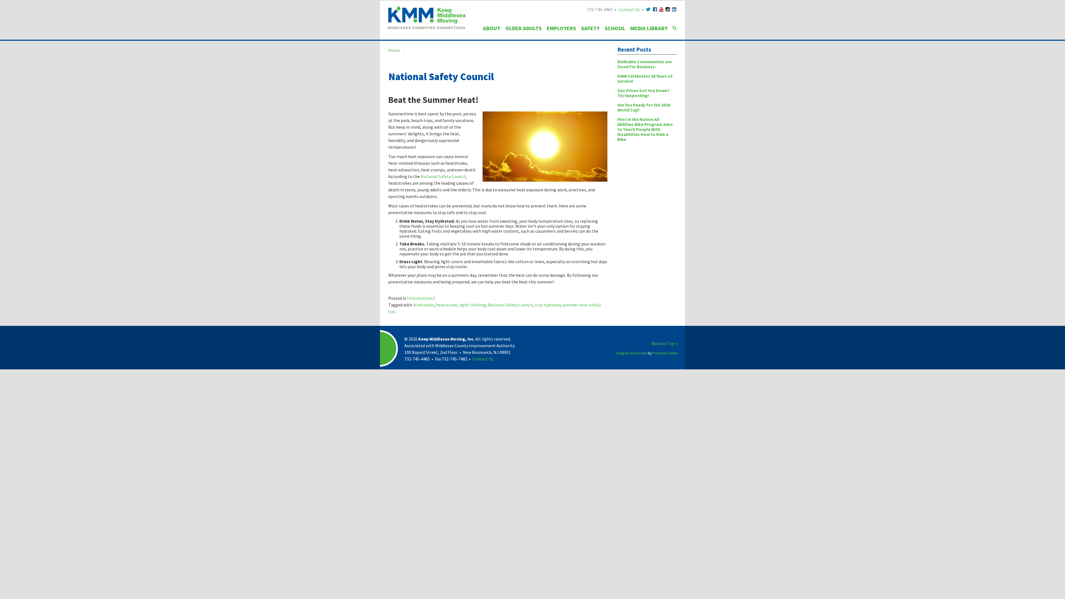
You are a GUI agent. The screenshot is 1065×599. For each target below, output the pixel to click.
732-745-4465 (600, 9)
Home (394, 50)
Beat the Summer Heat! (433, 99)
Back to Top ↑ (664, 343)
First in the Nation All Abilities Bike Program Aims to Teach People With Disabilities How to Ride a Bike (645, 129)
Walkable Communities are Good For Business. (644, 64)
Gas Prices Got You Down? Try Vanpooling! (643, 93)
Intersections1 (421, 298)
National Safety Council (443, 176)
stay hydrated (548, 305)
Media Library (649, 28)
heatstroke (446, 305)
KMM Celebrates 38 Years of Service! (645, 78)
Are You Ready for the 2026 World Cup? (643, 107)
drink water (423, 305)
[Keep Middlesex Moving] (427, 17)
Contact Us (629, 9)
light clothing (472, 305)
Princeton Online (665, 353)
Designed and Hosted (631, 353)
